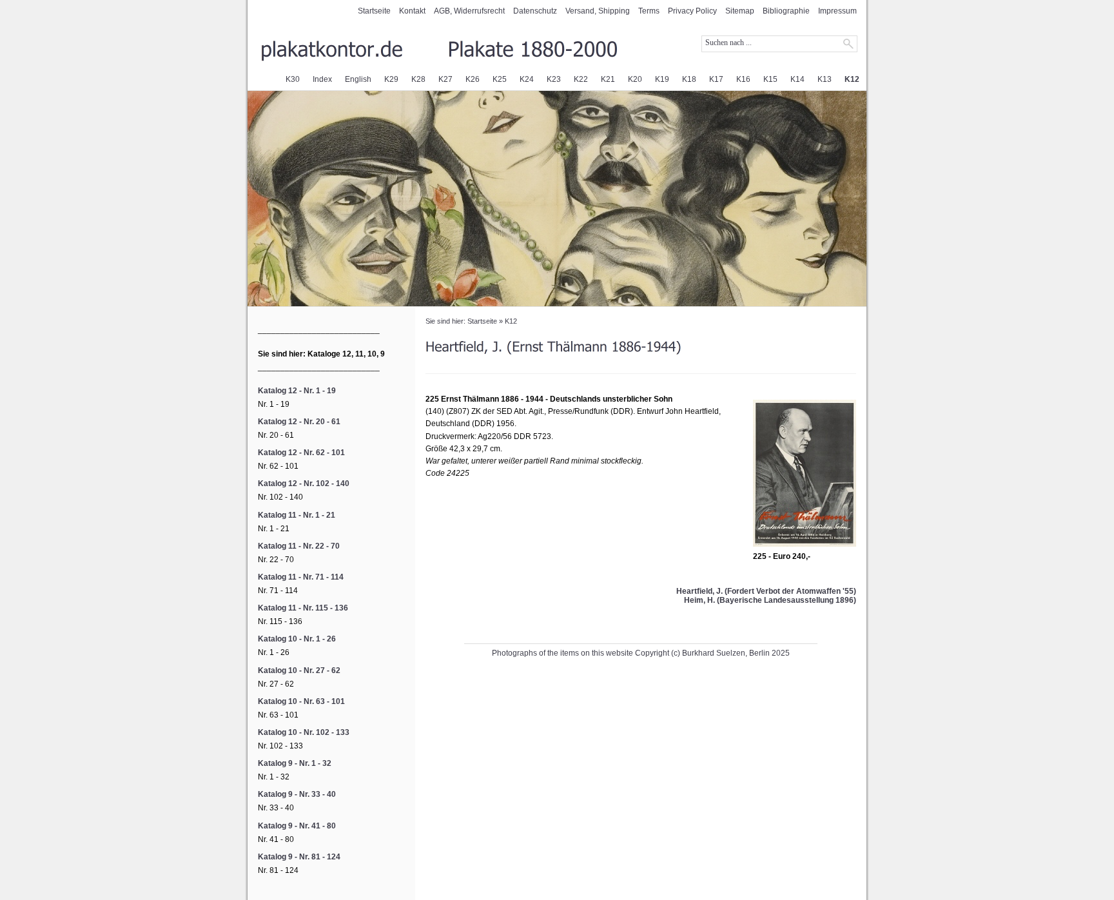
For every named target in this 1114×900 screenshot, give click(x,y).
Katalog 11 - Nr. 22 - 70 (299, 546)
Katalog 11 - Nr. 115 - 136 (303, 607)
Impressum (837, 10)
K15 (770, 79)
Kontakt (412, 10)
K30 (293, 79)
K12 (852, 79)
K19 (662, 79)
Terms (649, 10)
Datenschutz (535, 10)
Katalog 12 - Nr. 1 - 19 (297, 390)
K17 (716, 79)
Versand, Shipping (597, 10)
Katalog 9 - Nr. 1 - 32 (294, 763)
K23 (554, 79)
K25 (500, 79)
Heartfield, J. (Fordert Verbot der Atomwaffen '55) (766, 591)
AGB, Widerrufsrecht (469, 10)
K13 (824, 79)
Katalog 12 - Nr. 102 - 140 (303, 483)
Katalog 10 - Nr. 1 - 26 (297, 638)
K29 (391, 79)
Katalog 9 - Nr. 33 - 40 (297, 794)
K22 (581, 79)
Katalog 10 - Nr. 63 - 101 (301, 701)
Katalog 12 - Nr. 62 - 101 (301, 452)
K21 (608, 79)
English (358, 79)
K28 (418, 79)
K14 (797, 79)
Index (322, 79)
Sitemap (739, 10)
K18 (689, 79)
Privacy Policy (692, 10)
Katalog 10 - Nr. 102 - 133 (303, 732)
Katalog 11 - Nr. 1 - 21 (296, 515)
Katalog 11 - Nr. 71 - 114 (301, 577)
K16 (743, 79)
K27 (445, 79)
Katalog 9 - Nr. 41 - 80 (297, 825)
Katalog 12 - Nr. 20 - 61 (299, 421)
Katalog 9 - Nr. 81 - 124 (299, 856)
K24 (527, 79)
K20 (635, 79)
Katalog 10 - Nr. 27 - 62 (299, 670)
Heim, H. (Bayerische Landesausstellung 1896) (770, 600)
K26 (472, 79)
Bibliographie (786, 10)
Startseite (374, 10)
